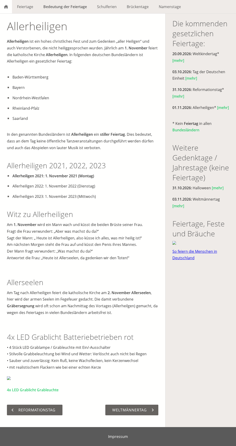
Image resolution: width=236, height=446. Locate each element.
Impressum (118, 436)
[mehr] (178, 60)
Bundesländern (185, 130)
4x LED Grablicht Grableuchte (33, 389)
